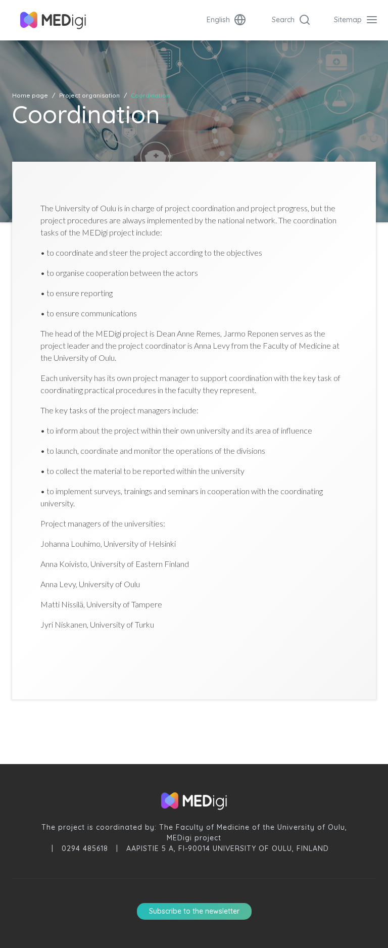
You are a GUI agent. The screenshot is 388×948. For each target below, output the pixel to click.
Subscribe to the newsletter (194, 911)
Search (284, 19)
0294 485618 (85, 848)
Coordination (150, 95)
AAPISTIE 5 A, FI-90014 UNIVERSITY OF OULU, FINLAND (227, 848)
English (219, 19)
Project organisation (89, 95)
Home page (30, 95)
